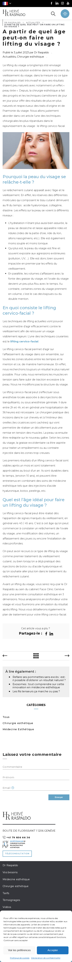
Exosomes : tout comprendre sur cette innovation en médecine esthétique (38, 685)
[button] (7, 3)
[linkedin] (57, 3)
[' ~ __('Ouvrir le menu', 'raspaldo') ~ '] (65, 13)
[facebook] (51, 3)
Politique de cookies (19, 958)
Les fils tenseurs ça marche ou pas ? (36, 691)
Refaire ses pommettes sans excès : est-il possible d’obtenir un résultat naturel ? (39, 678)
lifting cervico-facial (24, 341)
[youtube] (68, 3)
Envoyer (59, 797)
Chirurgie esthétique (18, 723)
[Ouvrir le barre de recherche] (53, 14)
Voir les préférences (19, 950)
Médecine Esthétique (18, 729)
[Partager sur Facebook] (46, 633)
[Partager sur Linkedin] (51, 633)
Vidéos (7, 907)
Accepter (53, 950)
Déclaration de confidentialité (45, 958)
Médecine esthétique (16, 879)
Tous (6, 717)
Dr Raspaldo (10, 865)
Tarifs (6, 893)
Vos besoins (10, 872)
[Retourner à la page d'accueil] (14, 13)
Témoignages (11, 900)
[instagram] (62, 3)
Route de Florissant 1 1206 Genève (29, 830)
